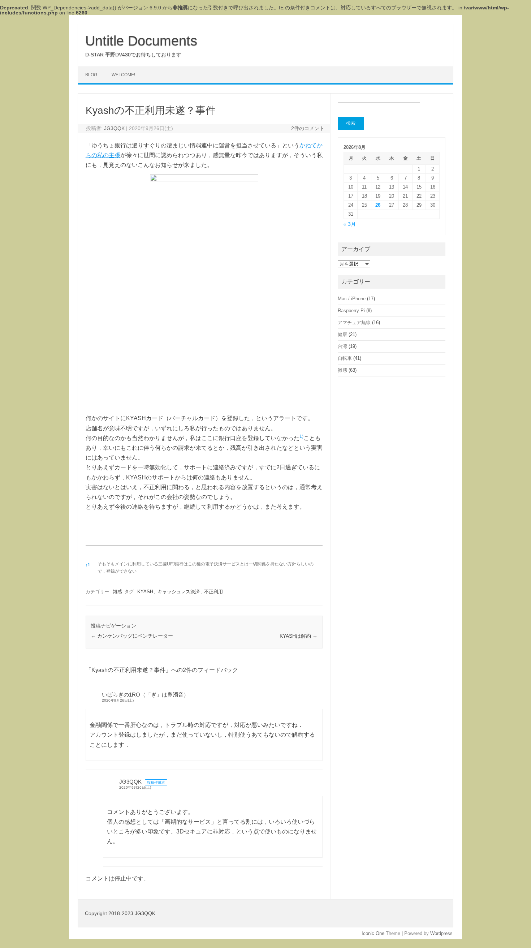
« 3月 (350, 224)
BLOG (91, 74)
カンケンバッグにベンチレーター (132, 636)
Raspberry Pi (351, 310)
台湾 (342, 346)
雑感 (117, 591)
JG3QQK (114, 128)
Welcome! (123, 74)
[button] (301, 438)
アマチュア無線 (354, 322)
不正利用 (213, 591)
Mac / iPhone (352, 298)
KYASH (145, 591)
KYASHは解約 (299, 636)
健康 (342, 334)
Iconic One (373, 933)
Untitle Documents (141, 40)
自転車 (345, 358)
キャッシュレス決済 (178, 591)
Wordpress (441, 933)
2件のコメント (307, 128)
